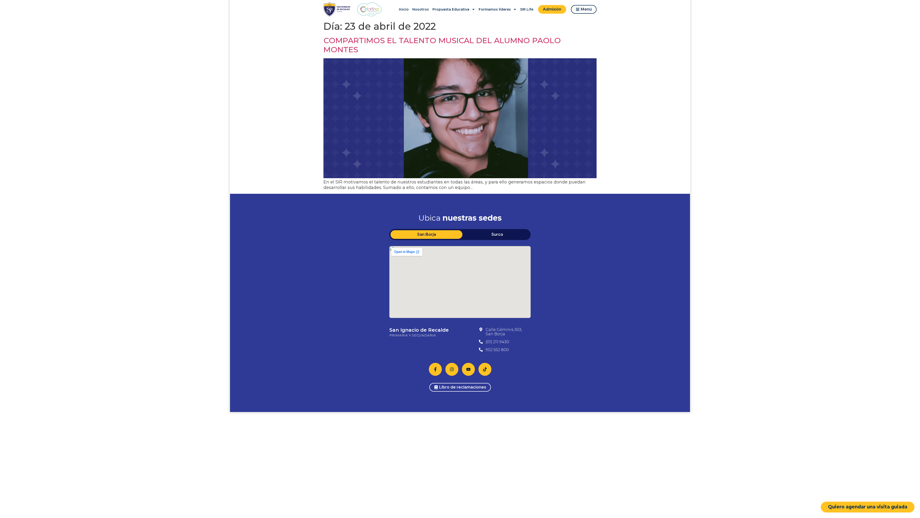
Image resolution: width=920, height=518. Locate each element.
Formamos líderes (495, 9)
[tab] (426, 234)
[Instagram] (451, 369)
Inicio (404, 9)
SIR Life (526, 9)
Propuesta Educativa (450, 9)
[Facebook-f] (435, 369)
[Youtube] (468, 369)
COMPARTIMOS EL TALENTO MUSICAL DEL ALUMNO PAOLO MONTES (442, 45)
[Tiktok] (484, 369)
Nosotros (420, 9)
